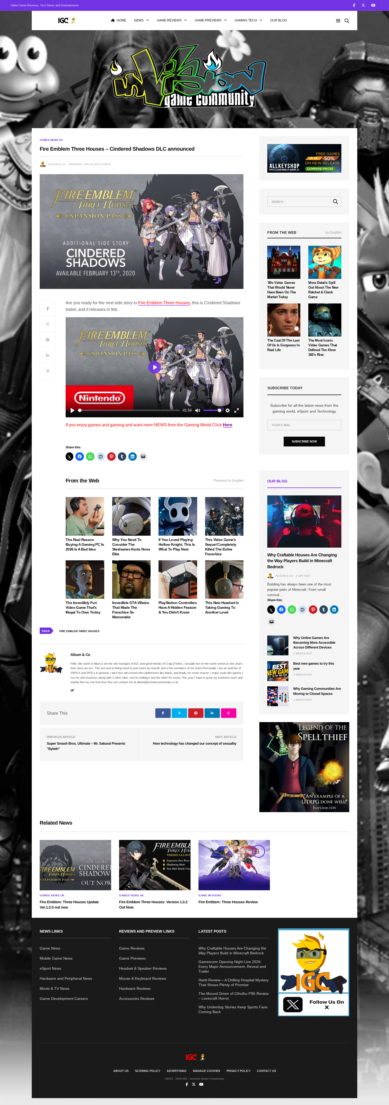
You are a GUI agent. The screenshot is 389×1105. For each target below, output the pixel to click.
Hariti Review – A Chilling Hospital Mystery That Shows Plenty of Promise (233, 982)
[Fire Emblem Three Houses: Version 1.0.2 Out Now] (155, 865)
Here (227, 425)
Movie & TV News (54, 988)
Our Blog (278, 20)
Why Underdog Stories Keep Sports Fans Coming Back (233, 1009)
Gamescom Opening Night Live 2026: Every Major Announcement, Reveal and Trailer (232, 966)
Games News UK (51, 140)
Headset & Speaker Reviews (143, 968)
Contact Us (266, 1070)
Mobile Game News (56, 958)
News (139, 20)
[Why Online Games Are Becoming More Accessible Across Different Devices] (277, 645)
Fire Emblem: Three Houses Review (228, 902)
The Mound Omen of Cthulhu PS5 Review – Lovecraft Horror (233, 995)
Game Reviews (169, 20)
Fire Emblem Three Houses (79, 631)
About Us (121, 1070)
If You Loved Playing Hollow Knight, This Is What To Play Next (177, 544)
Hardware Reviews (135, 988)
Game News (50, 948)
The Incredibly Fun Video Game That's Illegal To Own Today (83, 607)
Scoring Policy (147, 1070)
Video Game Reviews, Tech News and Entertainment (45, 5)
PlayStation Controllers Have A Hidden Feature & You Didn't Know (178, 607)
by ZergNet (333, 232)
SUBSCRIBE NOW (304, 441)
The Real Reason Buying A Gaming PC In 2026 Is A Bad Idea (85, 544)
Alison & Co (56, 164)
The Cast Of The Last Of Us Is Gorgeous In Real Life (283, 345)
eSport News (50, 968)
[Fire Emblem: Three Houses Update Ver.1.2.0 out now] (75, 865)
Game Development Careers (64, 998)
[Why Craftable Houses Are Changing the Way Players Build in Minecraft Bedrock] (304, 521)
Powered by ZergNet (228, 480)
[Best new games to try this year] (277, 671)
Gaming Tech (246, 20)
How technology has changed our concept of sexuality (194, 743)
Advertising (177, 1070)
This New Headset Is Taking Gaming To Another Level (222, 607)
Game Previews (208, 20)
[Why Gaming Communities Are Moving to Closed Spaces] (277, 696)
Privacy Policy (239, 1070)
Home (121, 20)
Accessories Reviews (136, 998)
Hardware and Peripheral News (66, 978)
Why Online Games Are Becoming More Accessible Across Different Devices (314, 642)
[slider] (129, 410)
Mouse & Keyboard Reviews (142, 978)
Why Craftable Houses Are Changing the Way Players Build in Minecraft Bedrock (302, 561)
